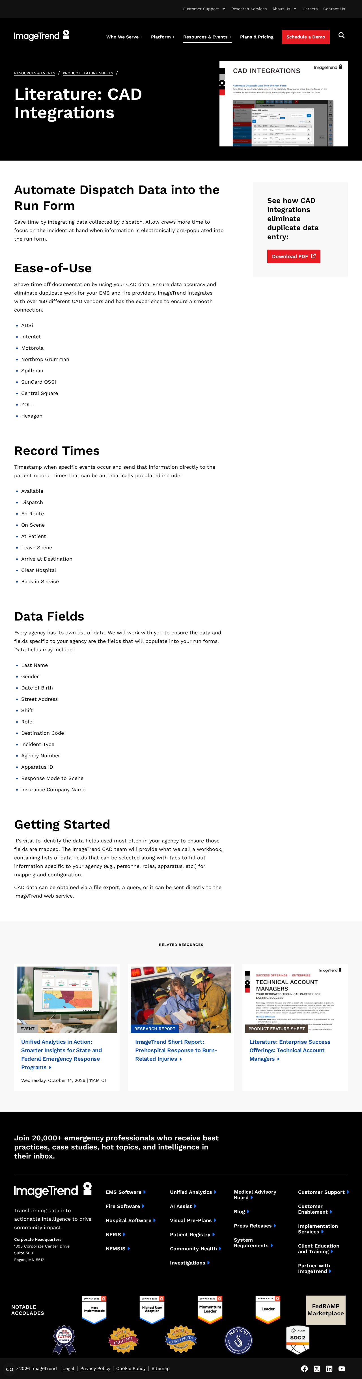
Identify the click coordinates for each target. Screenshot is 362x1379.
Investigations (187, 1263)
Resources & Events (34, 73)
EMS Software (123, 1192)
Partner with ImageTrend (314, 1268)
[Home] (41, 35)
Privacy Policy (95, 1368)
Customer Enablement (313, 1209)
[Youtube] (341, 1368)
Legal (68, 1368)
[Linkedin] (329, 1368)
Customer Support (201, 9)
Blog (239, 1211)
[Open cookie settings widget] (9, 1369)
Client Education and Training (318, 1248)
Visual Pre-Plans (191, 1220)
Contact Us (334, 9)
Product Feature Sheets (88, 73)
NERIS (113, 1234)
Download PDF (290, 256)
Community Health (193, 1249)
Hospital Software (128, 1220)
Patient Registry (190, 1234)
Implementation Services (318, 1229)
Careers (310, 9)
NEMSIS (116, 1249)
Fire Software (123, 1206)
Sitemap (161, 1368)
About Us (281, 9)
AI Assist (181, 1206)
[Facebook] (304, 1368)
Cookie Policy (131, 1368)
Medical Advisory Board (255, 1194)
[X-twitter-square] (317, 1368)
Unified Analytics (191, 1192)
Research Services (249, 9)
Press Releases (253, 1226)
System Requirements (251, 1242)
